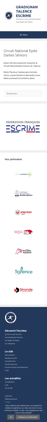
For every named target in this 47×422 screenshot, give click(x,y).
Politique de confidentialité (27, 417)
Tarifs (7, 370)
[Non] (44, 412)
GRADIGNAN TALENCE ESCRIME (27, 11)
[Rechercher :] (23, 93)
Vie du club (9, 388)
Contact (7, 402)
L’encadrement (10, 361)
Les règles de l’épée (12, 340)
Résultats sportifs (11, 358)
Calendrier (8, 396)
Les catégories (10, 343)
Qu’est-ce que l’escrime (13, 334)
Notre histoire (10, 355)
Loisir (6, 385)
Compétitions (9, 382)
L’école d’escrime (11, 364)
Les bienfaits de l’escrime (14, 337)
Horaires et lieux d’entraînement (16, 367)
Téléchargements (11, 399)
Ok (11, 417)
